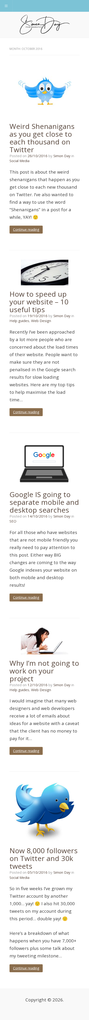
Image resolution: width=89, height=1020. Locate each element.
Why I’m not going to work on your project (44, 670)
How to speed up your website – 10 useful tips (38, 301)
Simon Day (61, 155)
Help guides (19, 320)
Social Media (19, 160)
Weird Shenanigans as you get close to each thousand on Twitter (42, 137)
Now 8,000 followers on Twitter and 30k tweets (43, 858)
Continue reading (26, 229)
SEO (12, 521)
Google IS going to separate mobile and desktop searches (44, 502)
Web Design (41, 320)
